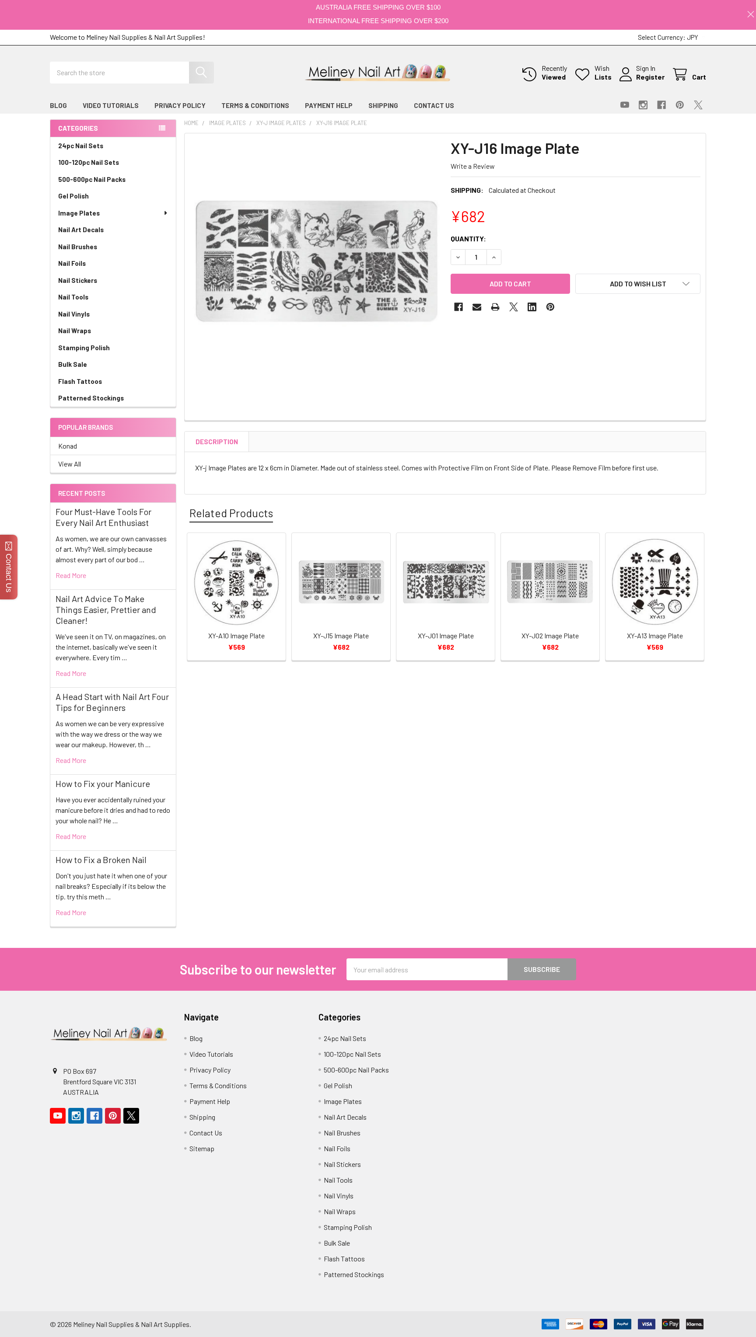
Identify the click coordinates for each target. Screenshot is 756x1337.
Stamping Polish (84, 348)
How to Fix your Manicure (103, 783)
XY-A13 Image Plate (655, 635)
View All (69, 464)
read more (71, 575)
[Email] (477, 307)
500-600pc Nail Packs (92, 179)
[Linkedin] (532, 307)
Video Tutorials (111, 105)
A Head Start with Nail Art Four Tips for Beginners (112, 702)
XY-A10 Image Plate (236, 635)
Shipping (383, 105)
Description (217, 442)
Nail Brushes (77, 247)
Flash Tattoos (80, 381)
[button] (637, 284)
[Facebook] (661, 105)
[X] (698, 105)
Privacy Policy (180, 105)
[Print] (495, 307)
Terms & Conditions (255, 105)
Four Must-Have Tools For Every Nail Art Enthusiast (103, 517)
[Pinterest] (680, 105)
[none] (315, 264)
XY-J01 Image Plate (446, 635)
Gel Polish (73, 196)
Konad (67, 446)
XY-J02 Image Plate (550, 635)
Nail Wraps (74, 330)
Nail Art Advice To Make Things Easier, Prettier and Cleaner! (106, 609)
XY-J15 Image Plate (341, 635)
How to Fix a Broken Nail (101, 859)
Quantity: (468, 238)
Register (650, 77)
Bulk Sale (72, 364)
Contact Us (434, 105)
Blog (58, 105)
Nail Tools (73, 297)
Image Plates (79, 213)
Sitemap (201, 1148)
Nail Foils (72, 263)
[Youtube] (625, 105)
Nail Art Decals (81, 229)
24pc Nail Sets (80, 146)
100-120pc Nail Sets (88, 162)
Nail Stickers (77, 280)
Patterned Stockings (91, 398)
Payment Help (329, 105)
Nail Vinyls (74, 314)
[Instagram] (643, 105)
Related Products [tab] (231, 512)
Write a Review (473, 166)
